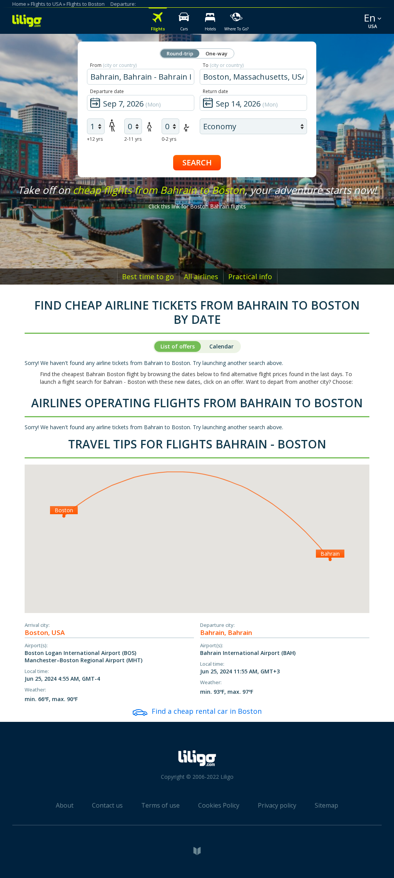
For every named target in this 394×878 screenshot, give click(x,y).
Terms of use (160, 805)
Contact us (107, 805)
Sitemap (326, 805)
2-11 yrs (133, 139)
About (64, 805)
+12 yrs (95, 139)
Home (19, 3)
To (223, 65)
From (113, 65)
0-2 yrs (169, 139)
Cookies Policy (218, 805)
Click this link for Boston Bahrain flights (197, 206)
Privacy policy (277, 805)
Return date (215, 91)
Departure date (107, 91)
